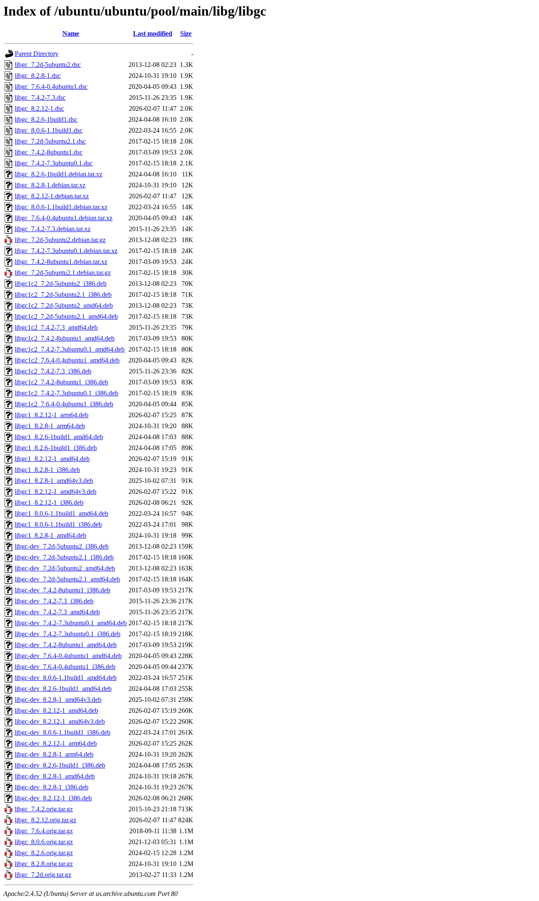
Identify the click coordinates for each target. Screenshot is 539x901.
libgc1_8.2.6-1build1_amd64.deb (59, 436)
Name (70, 33)
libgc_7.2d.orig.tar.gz (43, 874)
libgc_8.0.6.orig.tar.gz (44, 841)
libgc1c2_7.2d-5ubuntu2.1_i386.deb (63, 294)
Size (186, 33)
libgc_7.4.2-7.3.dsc (40, 97)
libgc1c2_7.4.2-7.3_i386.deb (53, 371)
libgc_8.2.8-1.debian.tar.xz (50, 185)
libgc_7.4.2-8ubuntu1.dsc (49, 152)
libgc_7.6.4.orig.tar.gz (44, 830)
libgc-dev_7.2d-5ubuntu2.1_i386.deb (64, 557)
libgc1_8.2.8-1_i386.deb (47, 469)
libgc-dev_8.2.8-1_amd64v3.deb (58, 699)
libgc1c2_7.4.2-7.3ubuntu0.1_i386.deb (66, 393)
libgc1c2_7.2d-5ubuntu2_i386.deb (61, 283)
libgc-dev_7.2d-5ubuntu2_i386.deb (62, 546)
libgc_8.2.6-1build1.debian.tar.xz (58, 174)
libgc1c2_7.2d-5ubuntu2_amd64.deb (64, 305)
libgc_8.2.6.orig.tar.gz (44, 852)
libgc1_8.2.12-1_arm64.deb (51, 415)
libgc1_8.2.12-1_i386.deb (49, 502)
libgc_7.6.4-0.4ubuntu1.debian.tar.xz (63, 217)
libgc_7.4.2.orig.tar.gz (44, 809)
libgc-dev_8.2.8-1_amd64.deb (55, 776)
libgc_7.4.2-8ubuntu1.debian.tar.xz (61, 261)
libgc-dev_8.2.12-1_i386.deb (53, 798)
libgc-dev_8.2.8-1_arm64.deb (54, 754)
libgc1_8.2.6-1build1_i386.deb (56, 447)
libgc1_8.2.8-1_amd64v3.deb (54, 480)
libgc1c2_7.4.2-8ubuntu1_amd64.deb (65, 338)
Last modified (152, 33)
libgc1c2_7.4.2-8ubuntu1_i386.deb (61, 382)
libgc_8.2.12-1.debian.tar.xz (52, 196)
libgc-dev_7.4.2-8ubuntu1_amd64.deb (66, 644)
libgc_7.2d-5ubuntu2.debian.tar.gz (60, 239)
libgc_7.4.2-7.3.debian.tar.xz (53, 228)
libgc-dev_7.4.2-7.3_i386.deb (54, 601)
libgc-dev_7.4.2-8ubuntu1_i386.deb (62, 590)
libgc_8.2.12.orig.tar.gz (45, 820)
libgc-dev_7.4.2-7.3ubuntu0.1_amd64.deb (71, 622)
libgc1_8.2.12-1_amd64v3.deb (55, 491)
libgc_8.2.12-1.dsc (39, 108)
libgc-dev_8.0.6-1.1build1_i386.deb (62, 732)
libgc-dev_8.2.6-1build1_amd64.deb (63, 688)
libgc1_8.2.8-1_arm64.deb (50, 425)
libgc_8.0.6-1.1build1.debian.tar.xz (61, 207)
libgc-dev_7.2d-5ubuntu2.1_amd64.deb (67, 579)
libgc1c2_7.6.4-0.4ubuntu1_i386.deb (64, 404)
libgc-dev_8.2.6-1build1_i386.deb (60, 765)
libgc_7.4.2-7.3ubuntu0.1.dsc (54, 163)
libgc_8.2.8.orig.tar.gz (44, 863)
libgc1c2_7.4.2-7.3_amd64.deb (56, 327)
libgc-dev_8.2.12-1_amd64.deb (56, 710)
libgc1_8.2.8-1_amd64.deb (50, 535)
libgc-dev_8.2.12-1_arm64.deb (56, 743)
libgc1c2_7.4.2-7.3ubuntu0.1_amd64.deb (70, 349)
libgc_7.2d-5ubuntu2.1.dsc (50, 141)
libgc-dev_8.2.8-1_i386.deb (51, 787)
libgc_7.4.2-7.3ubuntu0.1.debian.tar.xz (66, 250)
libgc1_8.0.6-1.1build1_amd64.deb (61, 513)
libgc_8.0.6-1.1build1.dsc (49, 130)
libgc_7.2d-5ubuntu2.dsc (48, 64)
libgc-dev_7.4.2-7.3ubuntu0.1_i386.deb (67, 633)
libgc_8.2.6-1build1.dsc (46, 119)
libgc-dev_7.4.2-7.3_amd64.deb (57, 612)
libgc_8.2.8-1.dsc (38, 75)
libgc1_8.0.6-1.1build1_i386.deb (58, 524)
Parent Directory (37, 53)
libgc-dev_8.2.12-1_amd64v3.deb (60, 721)
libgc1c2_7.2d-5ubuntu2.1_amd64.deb (66, 316)
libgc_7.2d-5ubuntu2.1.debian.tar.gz (63, 272)
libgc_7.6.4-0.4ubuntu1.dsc (51, 86)
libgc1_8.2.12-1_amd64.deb (52, 458)
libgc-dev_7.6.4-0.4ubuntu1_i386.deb (65, 666)
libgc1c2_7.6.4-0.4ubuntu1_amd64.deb (67, 360)
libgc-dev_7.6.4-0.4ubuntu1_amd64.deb (68, 655)
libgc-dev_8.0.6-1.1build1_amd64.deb (66, 677)
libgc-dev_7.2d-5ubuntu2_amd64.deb (65, 568)
